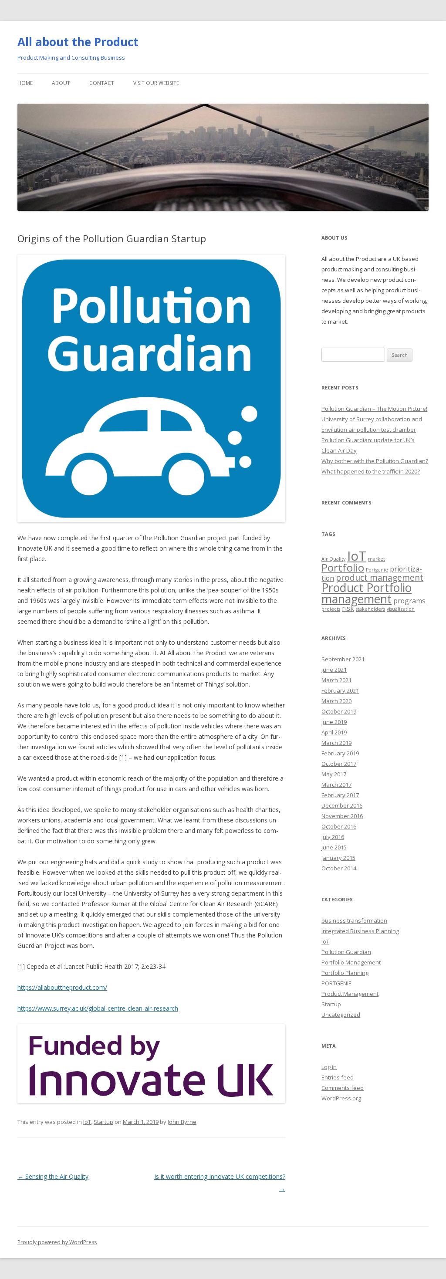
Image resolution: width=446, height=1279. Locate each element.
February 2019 (340, 753)
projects (330, 609)
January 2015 (338, 858)
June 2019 (334, 722)
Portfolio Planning (344, 973)
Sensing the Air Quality (52, 1176)
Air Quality (333, 559)
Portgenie (377, 570)
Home (25, 83)
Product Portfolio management (366, 593)
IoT (87, 1122)
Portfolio (342, 567)
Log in (329, 1067)
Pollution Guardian (346, 952)
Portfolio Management (351, 962)
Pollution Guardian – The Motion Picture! (374, 409)
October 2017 (338, 764)
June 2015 (334, 847)
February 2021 (340, 690)
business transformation (354, 920)
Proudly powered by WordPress (57, 1242)
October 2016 (338, 826)
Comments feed (342, 1088)
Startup (103, 1122)
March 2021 (336, 680)
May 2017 (333, 774)
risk (348, 608)
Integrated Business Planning (360, 931)
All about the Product (78, 42)
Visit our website (156, 83)
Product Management (349, 994)
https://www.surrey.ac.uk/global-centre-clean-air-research (97, 1008)
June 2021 (334, 669)
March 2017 (336, 784)
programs (409, 601)
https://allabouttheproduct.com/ (62, 987)
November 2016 (342, 816)
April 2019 (334, 732)
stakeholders (370, 609)
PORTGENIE (336, 983)
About (61, 83)
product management (379, 577)
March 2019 (336, 743)
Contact (101, 83)
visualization (401, 609)
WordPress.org (341, 1098)
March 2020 (336, 701)
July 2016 (332, 837)
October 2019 (338, 711)
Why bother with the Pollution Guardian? (374, 461)
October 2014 (338, 868)
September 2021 (343, 659)
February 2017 (340, 795)
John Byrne (182, 1122)
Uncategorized (340, 1014)
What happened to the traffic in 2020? (370, 471)
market (376, 559)
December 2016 (341, 805)
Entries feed (337, 1077)
